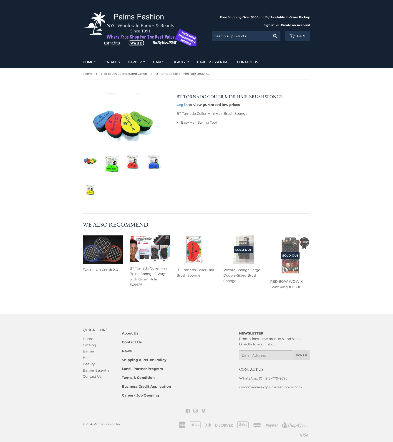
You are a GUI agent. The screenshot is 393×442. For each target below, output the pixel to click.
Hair (157, 62)
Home (88, 62)
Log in (182, 104)
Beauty (179, 62)
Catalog (112, 62)
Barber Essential (213, 62)
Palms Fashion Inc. (107, 424)
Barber (135, 62)
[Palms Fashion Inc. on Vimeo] (203, 411)
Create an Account (295, 25)
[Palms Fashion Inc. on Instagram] (195, 411)
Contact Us (247, 62)
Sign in (269, 25)
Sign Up (301, 355)
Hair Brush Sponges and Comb (124, 73)
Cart (301, 36)
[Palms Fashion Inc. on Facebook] (187, 411)
